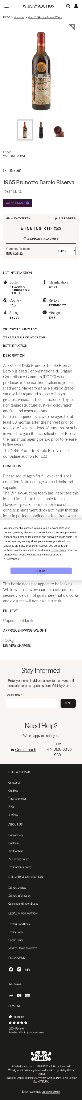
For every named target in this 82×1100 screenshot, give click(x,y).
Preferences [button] (12, 559)
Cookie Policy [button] (58, 550)
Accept (41, 570)
